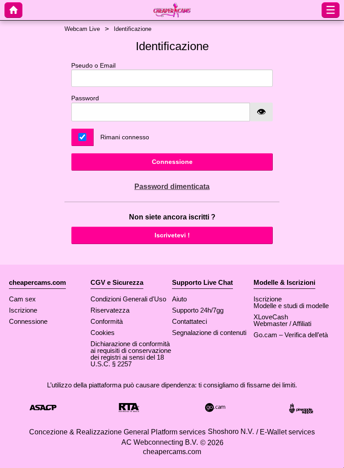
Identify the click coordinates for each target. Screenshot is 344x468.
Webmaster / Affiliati (282, 323)
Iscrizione (23, 310)
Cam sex (22, 299)
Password (85, 98)
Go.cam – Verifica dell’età (291, 335)
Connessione (172, 161)
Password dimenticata (172, 186)
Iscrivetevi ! (172, 235)
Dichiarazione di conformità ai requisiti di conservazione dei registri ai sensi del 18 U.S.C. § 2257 (130, 354)
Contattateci (189, 321)
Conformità (106, 321)
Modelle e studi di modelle (291, 305)
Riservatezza (109, 310)
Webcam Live (82, 29)
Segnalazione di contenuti (209, 332)
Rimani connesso (124, 137)
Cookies (102, 332)
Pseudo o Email (93, 65)
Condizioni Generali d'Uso (128, 299)
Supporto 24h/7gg (198, 310)
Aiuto (179, 299)
